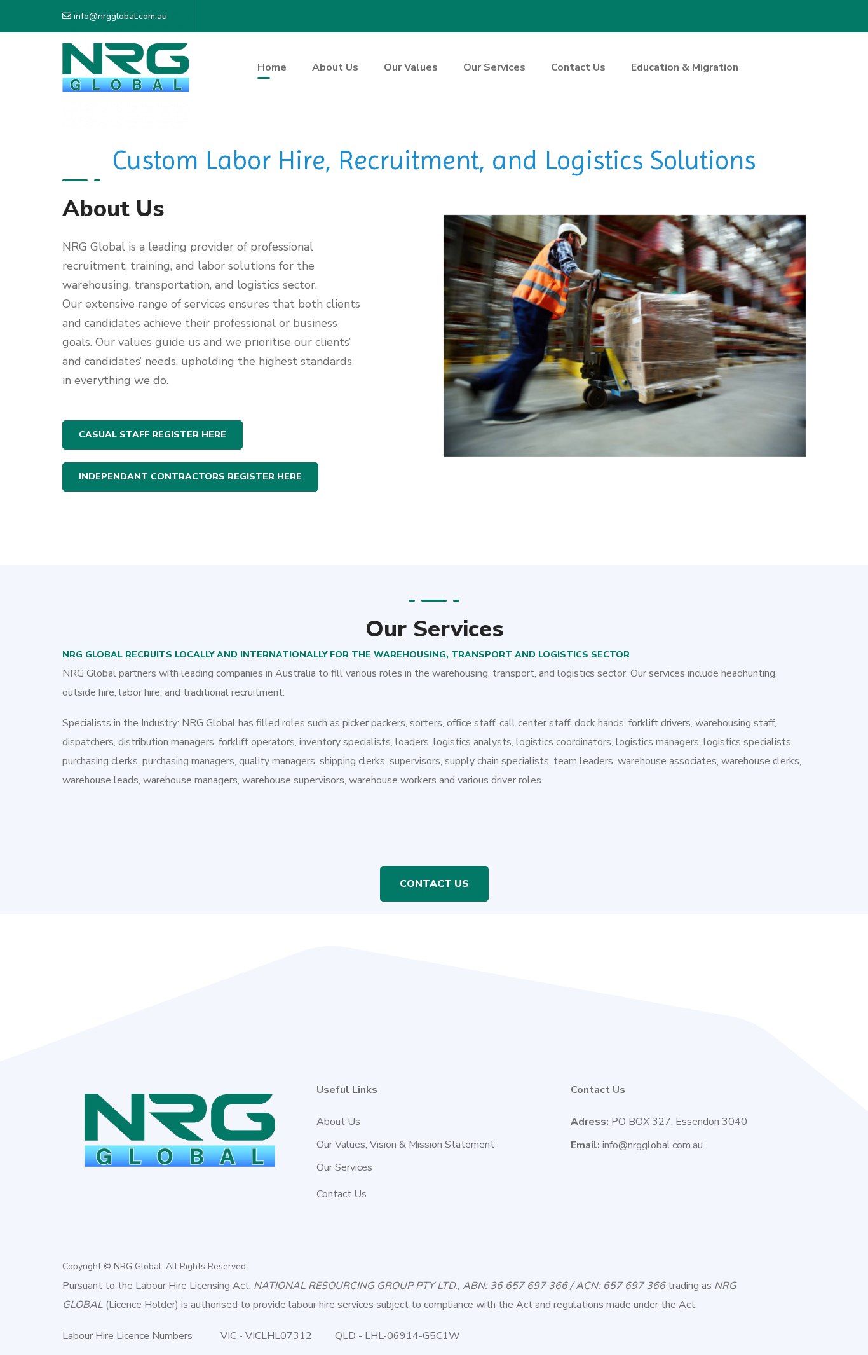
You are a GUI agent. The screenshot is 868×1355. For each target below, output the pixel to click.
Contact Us (434, 884)
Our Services (344, 1167)
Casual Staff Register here (152, 435)
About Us (338, 1122)
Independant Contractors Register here (190, 477)
